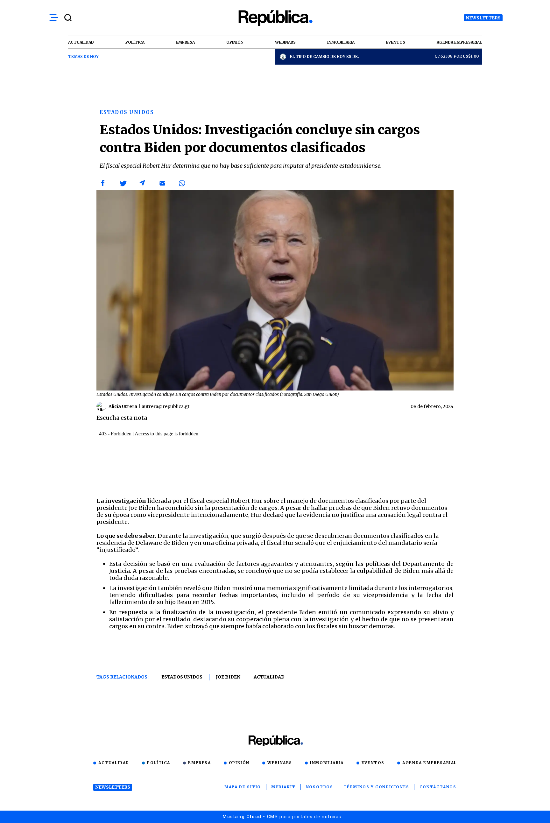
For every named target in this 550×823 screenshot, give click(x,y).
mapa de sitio (242, 786)
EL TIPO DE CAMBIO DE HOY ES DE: (324, 56)
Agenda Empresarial (429, 762)
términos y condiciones (376, 786)
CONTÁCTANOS (438, 786)
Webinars (279, 762)
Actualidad (269, 677)
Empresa (199, 762)
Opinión (239, 762)
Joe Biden (228, 677)
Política (158, 762)
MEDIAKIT (283, 786)
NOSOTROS (319, 786)
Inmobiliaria (326, 762)
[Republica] (275, 18)
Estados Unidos (181, 677)
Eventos (373, 762)
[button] (103, 183)
